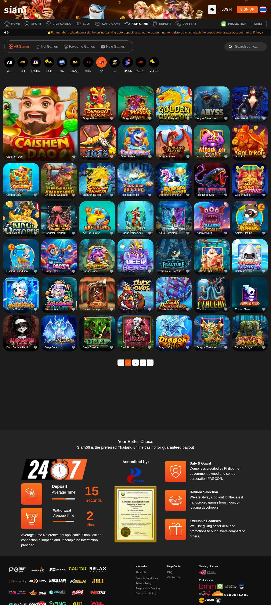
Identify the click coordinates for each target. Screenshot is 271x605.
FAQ (169, 572)
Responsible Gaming (148, 588)
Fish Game (139, 23)
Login (226, 9)
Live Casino (62, 23)
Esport (165, 23)
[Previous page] (121, 362)
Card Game (111, 23)
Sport (36, 23)
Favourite (40, 115)
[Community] (212, 9)
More (258, 24)
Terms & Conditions (147, 578)
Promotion (237, 23)
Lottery (189, 23)
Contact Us (173, 577)
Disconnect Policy (146, 593)
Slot (87, 23)
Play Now (40, 124)
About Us (141, 572)
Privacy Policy (144, 583)
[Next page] (150, 362)
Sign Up (247, 9)
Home (15, 23)
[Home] (20, 9)
